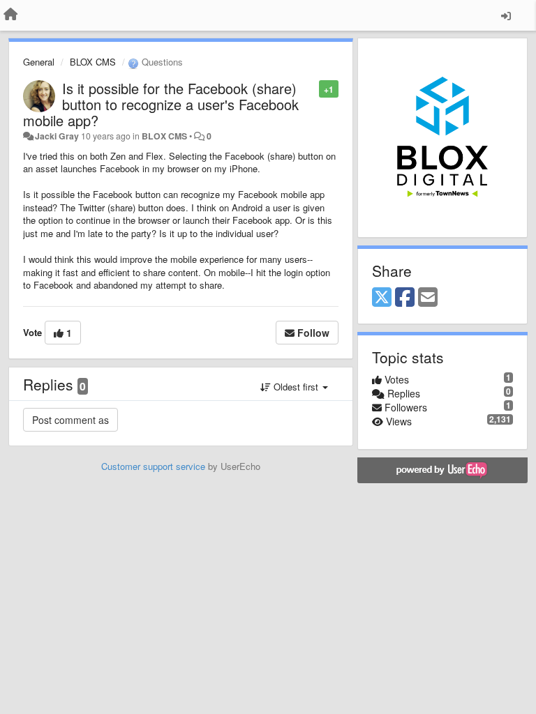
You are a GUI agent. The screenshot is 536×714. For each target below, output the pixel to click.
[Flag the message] (311, 88)
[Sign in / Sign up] (506, 15)
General (38, 61)
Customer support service (153, 466)
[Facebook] (405, 298)
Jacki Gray (57, 136)
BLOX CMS (93, 61)
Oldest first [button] (296, 386)
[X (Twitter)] (382, 298)
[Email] (428, 298)
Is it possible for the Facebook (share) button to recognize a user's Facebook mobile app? (161, 104)
